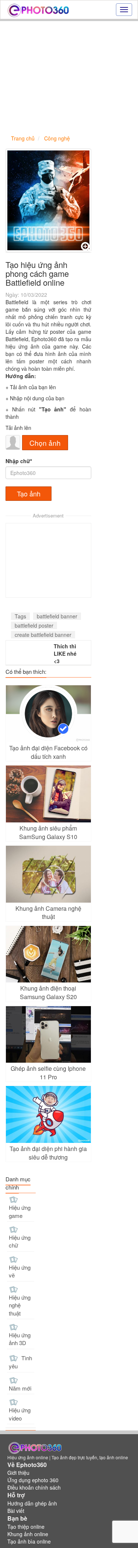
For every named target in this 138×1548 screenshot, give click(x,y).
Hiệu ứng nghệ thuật (20, 1305)
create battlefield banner (43, 634)
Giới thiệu (18, 1472)
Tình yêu (20, 1362)
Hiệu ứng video (20, 1414)
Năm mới (20, 1388)
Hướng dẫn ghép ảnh (32, 1503)
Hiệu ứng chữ (20, 1241)
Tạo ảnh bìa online (29, 1541)
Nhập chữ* (19, 461)
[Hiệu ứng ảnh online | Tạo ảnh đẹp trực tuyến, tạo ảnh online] (38, 9)
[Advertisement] (69, 77)
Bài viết (15, 1510)
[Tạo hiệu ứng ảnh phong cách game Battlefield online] (48, 200)
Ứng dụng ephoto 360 (33, 1480)
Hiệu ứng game (20, 1211)
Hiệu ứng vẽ (20, 1271)
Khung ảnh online (27, 1534)
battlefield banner (57, 616)
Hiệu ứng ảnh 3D (20, 1339)
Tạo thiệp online (26, 1526)
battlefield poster (34, 625)
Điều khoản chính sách (34, 1487)
